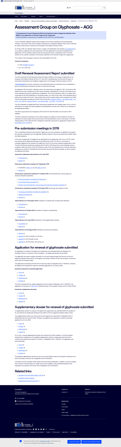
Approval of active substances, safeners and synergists (44, 20)
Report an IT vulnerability (21, 432)
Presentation (22, 158)
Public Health (65, 412)
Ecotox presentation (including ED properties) (31, 179)
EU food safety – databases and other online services (75, 415)
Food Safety (24, 16)
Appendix (21, 236)
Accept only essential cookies (91, 442)
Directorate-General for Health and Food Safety (95, 393)
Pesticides (27, 20)
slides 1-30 (29, 167)
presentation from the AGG (22, 122)
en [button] (70, 7)
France (20, 272)
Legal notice (65, 432)
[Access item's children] (28, 17)
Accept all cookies (74, 442)
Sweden (20, 281)
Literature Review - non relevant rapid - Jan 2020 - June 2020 (44, 101)
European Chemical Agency (26, 378)
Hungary (20, 275)
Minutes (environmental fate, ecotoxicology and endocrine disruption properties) (41, 185)
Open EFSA (34, 286)
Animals (33, 16)
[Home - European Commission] (26, 7)
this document (20, 84)
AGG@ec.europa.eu (28, 65)
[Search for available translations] (75, 49)
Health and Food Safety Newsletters (24, 404)
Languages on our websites (37, 432)
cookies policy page (44, 441)
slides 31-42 (40, 167)
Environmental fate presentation (27, 182)
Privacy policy (56, 432)
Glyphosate (73, 20)
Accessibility (73, 432)
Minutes (20, 161)
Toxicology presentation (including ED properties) (32, 192)
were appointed (69, 49)
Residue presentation (24, 194)
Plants (40, 16)
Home (16, 16)
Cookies (48, 432)
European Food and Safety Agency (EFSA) (30, 375)
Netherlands (21, 278)
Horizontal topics (50, 16)
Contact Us (64, 392)
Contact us (52, 429)
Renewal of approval (64, 20)
